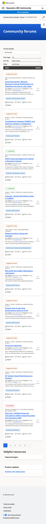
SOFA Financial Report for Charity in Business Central (19, 160)
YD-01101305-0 (18, 349)
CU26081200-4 (18, 422)
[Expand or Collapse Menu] (3, 8)
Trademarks (7, 511)
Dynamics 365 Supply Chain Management (18, 248)
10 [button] (23, 90)
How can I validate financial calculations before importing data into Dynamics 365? (20, 415)
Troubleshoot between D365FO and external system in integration (20, 122)
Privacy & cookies (9, 504)
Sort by (6, 61)
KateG (16, 382)
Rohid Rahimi (17, 90)
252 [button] (21, 277)
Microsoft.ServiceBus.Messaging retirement (19, 272)
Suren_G (16, 277)
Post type (6, 57)
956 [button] (24, 127)
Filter (5, 64)
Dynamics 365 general (12, 430)
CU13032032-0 (18, 239)
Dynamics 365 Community (18, 8)
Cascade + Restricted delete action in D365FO (19, 197)
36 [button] (19, 165)
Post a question (23, 12)
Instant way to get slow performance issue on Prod (16, 309)
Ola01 (16, 165)
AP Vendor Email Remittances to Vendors (19, 377)
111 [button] (24, 349)
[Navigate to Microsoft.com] (8, 3)
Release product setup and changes (16, 234)
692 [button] (20, 382)
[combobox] (23, 52)
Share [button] (29, 102)
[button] (42, 8)
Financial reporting (13, 345)
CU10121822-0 (18, 127)
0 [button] (23, 422)
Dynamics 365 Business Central (15, 98)
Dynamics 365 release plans (15, 472)
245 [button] (24, 239)
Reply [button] (12, 102)
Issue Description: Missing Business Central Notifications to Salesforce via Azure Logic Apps (19, 84)
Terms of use (7, 507)
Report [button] (9, 105)
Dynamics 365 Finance (12, 136)
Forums (22, 17)
